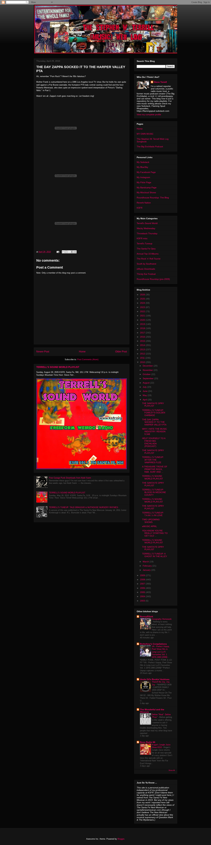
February (147, 566)
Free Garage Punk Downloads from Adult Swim (70, 478)
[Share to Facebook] (72, 251)
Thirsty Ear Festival (146, 274)
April (145, 399)
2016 (143, 337)
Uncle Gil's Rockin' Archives (154, 679)
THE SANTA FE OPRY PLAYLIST (153, 404)
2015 (143, 341)
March (146, 561)
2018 (143, 328)
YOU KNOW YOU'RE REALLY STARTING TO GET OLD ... (155, 533)
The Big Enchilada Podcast (150, 146)
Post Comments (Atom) (87, 359)
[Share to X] (69, 251)
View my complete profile (149, 114)
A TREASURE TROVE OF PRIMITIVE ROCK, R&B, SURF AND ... (154, 469)
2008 (143, 579)
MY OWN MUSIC (145, 134)
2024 (143, 303)
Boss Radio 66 (147, 742)
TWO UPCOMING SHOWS (151, 520)
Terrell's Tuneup (144, 243)
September (148, 378)
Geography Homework (162, 619)
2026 (143, 294)
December (148, 365)
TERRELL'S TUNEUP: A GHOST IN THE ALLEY (154, 555)
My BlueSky (142, 167)
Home (82, 351)
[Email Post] (57, 252)
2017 (143, 332)
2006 (143, 588)
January (147, 570)
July (145, 387)
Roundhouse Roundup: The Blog (153, 197)
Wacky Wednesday (146, 228)
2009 (143, 575)
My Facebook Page (146, 172)
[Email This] (63, 251)
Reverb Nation (144, 202)
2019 (143, 324)
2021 (143, 315)
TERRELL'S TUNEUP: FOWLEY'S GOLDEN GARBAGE (153, 413)
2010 (143, 362)
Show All (172, 770)
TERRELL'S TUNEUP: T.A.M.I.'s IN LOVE (153, 514)
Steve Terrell (160, 82)
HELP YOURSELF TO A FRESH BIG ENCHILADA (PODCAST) (153, 442)
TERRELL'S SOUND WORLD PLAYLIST (57, 367)
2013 (143, 349)
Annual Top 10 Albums (147, 253)
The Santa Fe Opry (146, 248)
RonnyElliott (146, 616)
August (146, 383)
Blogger (121, 839)
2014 (143, 345)
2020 (143, 320)
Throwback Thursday (147, 233)
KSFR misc (142, 238)
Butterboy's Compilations (153, 644)
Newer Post (42, 351)
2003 (143, 600)
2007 (143, 583)
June (145, 391)
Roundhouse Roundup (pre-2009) (153, 279)
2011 (142, 358)
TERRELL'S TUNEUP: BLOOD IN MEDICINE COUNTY (154, 492)
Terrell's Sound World (147, 223)
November (148, 370)
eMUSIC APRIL (149, 526)
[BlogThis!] (66, 251)
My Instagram (143, 177)
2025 (143, 298)
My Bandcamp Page (146, 187)
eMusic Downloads (146, 269)
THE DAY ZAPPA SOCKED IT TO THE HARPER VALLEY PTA (154, 422)
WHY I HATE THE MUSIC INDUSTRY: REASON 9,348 (154, 431)
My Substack (143, 162)
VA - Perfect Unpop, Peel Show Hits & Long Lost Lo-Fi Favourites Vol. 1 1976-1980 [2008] (161, 651)
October (147, 374)
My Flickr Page (144, 182)
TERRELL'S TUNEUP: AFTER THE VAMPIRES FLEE (153, 460)
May (145, 395)
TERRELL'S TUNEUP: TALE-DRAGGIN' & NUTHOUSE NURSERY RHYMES (83, 507)
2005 (143, 592)
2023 (143, 307)
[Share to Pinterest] (75, 251)
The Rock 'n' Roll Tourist (148, 258)
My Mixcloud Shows (146, 192)
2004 (143, 596)
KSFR (139, 208)
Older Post (121, 351)
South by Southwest (146, 264)
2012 (143, 353)
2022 (143, 311)
